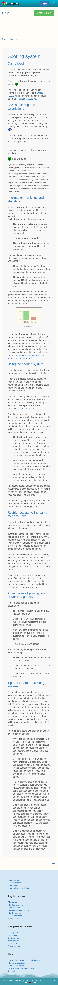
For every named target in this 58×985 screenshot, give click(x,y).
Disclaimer (43, 980)
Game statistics (14, 946)
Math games (13, 941)
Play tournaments (15, 905)
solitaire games (22, 358)
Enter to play (44, 13)
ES (26, 983)
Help (5, 13)
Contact (11, 971)
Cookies (52, 980)
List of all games (15, 916)
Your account (13, 880)
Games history (14, 883)
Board (15, 943)
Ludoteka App (14, 908)
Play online (12, 902)
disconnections (28, 408)
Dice (10, 943)
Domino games (14, 935)
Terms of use (13, 918)
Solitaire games (14, 938)
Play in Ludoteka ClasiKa (18, 910)
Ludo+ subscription (16, 965)
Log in (44, 3)
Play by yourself (15, 913)
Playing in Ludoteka (16, 963)
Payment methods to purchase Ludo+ (24, 968)
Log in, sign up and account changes (24, 960)
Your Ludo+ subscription (18, 888)
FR (35, 983)
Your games (13, 885)
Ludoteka (12, 4)
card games (20, 355)
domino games (34, 355)
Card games (13, 932)
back (54, 863)
